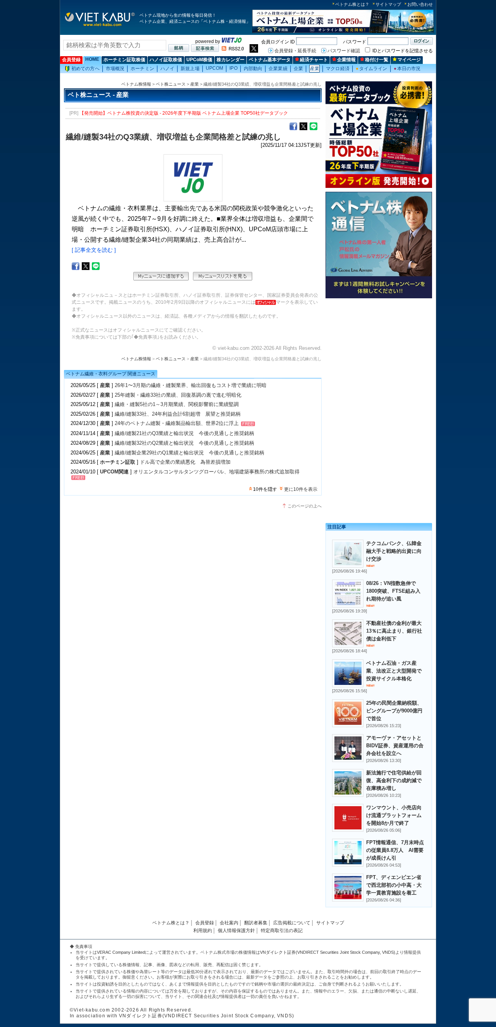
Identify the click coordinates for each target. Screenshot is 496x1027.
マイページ (409, 59)
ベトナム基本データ (270, 59)
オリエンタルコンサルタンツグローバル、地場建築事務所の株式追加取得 (216, 472)
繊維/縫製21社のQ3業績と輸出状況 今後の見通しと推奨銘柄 (184, 433)
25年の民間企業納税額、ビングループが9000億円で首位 (394, 710)
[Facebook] (293, 126)
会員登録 (71, 59)
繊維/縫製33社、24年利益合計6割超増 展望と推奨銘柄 (178, 414)
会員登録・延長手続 (295, 50)
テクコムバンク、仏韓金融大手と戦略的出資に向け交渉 (394, 551)
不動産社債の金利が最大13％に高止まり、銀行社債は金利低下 (394, 631)
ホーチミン (142, 68)
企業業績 (278, 68)
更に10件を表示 (300, 489)
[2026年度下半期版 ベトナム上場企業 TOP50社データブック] (343, 31)
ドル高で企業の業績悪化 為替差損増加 (185, 462)
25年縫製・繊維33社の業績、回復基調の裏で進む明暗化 (178, 395)
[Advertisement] (379, 355)
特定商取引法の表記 (282, 930)
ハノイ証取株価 (166, 59)
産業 (314, 68)
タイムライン (372, 68)
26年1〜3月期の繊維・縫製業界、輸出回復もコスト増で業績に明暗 (191, 385)
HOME (92, 59)
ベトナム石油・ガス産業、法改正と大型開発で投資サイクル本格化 (394, 670)
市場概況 (115, 68)
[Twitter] (303, 126)
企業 (298, 68)
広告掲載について (291, 923)
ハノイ (167, 68)
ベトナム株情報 (136, 84)
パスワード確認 (343, 50)
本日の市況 (407, 68)
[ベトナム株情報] (100, 26)
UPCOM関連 (114, 472)
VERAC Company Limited (121, 952)
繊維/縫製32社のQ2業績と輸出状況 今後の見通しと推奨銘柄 (184, 443)
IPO (233, 68)
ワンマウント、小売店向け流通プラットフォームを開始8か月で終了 (394, 815)
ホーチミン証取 (117, 462)
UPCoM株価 (199, 59)
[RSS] (233, 49)
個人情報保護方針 (236, 930)
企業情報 (346, 59)
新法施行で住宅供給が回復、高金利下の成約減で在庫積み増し (394, 780)
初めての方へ (85, 68)
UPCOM (215, 68)
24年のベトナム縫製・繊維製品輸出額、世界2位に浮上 (177, 424)
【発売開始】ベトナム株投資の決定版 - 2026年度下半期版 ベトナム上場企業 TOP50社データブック (183, 113)
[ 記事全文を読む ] (94, 250)
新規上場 (190, 68)
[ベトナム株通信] (379, 297)
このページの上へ (305, 506)
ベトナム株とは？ (352, 4)
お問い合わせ (420, 4)
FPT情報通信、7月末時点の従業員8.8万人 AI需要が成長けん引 (395, 850)
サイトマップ (388, 4)
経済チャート (314, 59)
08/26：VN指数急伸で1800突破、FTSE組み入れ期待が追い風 (393, 591)
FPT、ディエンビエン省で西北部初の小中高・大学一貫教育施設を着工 (394, 885)
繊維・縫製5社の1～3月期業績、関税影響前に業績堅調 (177, 404)
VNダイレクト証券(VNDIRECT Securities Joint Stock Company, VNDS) (327, 952)
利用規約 (202, 930)
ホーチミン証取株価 (124, 59)
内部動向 (253, 68)
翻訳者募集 (255, 923)
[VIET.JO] (231, 41)
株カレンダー (231, 59)
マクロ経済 (338, 68)
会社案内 (229, 923)
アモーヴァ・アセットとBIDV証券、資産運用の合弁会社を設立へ (395, 745)
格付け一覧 (376, 59)
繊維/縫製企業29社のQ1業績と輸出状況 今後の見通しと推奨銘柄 (189, 453)
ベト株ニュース (171, 84)
